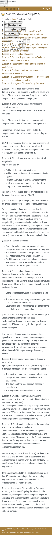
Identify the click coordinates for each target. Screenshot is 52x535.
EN (42, 9)
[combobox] (46, 8)
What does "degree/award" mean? (21, 31)
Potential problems (15, 50)
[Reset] (2, 5)
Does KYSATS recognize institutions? (22, 34)
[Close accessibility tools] (6, 5)
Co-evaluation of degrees (17, 54)
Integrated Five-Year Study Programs (23, 83)
